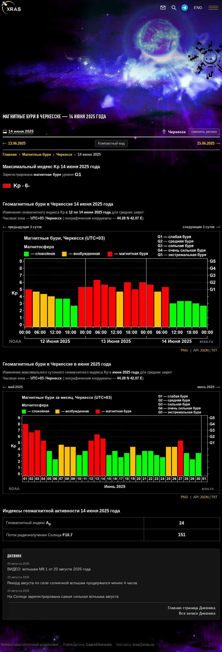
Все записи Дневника (197, 613)
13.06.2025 (16, 143)
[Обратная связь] (163, 7)
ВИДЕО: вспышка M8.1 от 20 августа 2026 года (49, 569)
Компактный (111, 143)
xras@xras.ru (143, 645)
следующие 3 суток (198, 227)
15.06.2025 (205, 143)
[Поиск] (173, 7)
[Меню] (213, 7)
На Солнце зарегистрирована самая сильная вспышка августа (63, 596)
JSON (204, 350)
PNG (184, 350)
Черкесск (64, 154)
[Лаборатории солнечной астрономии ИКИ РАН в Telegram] (184, 7)
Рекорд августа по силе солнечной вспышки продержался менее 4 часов (72, 583)
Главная (10, 154)
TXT (214, 350)
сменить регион (204, 132)
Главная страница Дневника (191, 608)
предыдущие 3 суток (25, 227)
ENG (198, 7)
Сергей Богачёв (99, 645)
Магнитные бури (36, 154)
